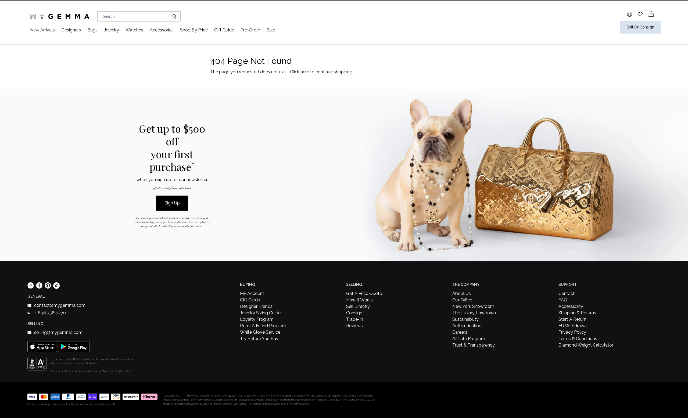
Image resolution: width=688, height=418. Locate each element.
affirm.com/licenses (297, 403)
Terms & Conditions (577, 338)
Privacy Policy (572, 332)
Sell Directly (358, 306)
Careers (459, 332)
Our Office (462, 299)
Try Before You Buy (259, 338)
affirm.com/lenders (202, 399)
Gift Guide (224, 30)
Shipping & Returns (577, 312)
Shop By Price (194, 30)
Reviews (354, 325)
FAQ (562, 299)
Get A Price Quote (364, 293)
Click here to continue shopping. (321, 71)
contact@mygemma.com (59, 305)
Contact (566, 293)
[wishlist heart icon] (640, 14)
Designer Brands (256, 306)
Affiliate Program (468, 338)
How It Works (359, 299)
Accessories (162, 30)
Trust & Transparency (473, 345)
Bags (92, 30)
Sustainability (465, 319)
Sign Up (172, 203)
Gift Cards (250, 299)
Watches (134, 30)
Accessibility (570, 306)
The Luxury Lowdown (474, 312)
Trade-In (354, 319)
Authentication (466, 325)
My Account (252, 293)
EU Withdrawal (573, 325)
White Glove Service (260, 332)
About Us (461, 293)
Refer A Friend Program (263, 325)
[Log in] (629, 14)
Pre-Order (250, 30)
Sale (271, 30)
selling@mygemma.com (58, 332)
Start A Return (572, 319)
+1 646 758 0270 (49, 312)
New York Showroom (473, 306)
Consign (354, 312)
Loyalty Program (257, 319)
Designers (71, 30)
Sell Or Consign (640, 27)
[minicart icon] (651, 14)
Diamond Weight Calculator (585, 345)
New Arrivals (42, 30)
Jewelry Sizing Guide (260, 312)
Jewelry (111, 30)
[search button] (172, 16)
